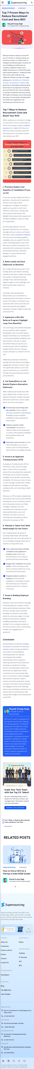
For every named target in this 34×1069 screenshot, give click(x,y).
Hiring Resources (8, 8)
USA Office (5, 1020)
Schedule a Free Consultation (15, 808)
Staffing (22, 953)
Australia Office (7, 1031)
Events (3, 954)
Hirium (21, 942)
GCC (20, 961)
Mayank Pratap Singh (19, 709)
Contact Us (5, 962)
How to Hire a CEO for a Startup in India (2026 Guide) (16, 872)
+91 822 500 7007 (9, 1016)
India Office (5, 1007)
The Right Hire (6, 990)
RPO (20, 965)
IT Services (23, 957)
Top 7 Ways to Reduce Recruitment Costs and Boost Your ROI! (17, 821)
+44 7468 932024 (9, 1052)
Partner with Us (6, 950)
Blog (2, 986)
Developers (5, 975)
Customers (5, 946)
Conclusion (8, 826)
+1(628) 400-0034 (9, 1027)
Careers (4, 958)
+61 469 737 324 (9, 1040)
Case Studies (5, 994)
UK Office (4, 1043)
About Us (4, 942)
